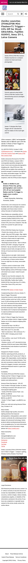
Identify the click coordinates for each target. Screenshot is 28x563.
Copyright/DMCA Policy (9, 560)
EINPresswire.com (7, 151)
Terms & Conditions (20, 557)
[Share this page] (26, 13)
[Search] (18, 14)
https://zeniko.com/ (13, 428)
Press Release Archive (16, 554)
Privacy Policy (22, 560)
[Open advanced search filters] (21, 14)
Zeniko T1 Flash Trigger (16, 289)
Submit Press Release (8, 557)
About (7, 554)
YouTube (3, 444)
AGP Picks (4, 2)
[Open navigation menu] (2, 13)
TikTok (3, 446)
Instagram (4, 440)
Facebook (4, 442)
